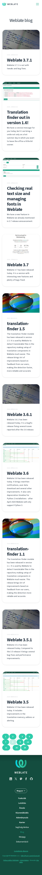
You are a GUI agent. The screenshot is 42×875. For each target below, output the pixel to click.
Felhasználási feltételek (11, 860)
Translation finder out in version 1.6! (18, 117)
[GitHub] (31, 778)
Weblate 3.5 (18, 702)
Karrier (22, 822)
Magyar (20, 790)
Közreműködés (22, 812)
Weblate (12, 4)
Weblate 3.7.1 (19, 60)
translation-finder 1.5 (18, 326)
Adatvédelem (24, 860)
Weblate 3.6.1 (19, 414)
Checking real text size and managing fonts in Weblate (19, 198)
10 (28, 742)
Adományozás (22, 817)
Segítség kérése (22, 827)
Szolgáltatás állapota (21, 851)
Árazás (22, 808)
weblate (21, 772)
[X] (16, 778)
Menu (37, 4)
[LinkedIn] (10, 778)
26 (25, 747)
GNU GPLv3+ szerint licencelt (30, 856)
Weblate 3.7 (18, 265)
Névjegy (22, 837)
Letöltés (22, 803)
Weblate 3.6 (18, 473)
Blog (22, 832)
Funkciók (22, 798)
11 (6, 747)
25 (17, 747)
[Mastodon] (21, 778)
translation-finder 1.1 (18, 551)
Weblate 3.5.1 (19, 640)
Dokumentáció (22, 841)
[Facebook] (26, 778)
